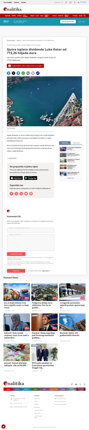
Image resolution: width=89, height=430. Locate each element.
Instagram (70, 2)
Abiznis (32, 15)
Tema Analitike (7, 2)
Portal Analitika (11, 40)
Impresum (37, 398)
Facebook (66, 2)
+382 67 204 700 (17, 403)
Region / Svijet (47, 15)
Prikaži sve (70, 178)
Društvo (19, 15)
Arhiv (35, 401)
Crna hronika (25, 15)
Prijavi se (16, 271)
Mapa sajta (37, 413)
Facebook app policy (38, 416)
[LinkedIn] (31, 193)
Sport (37, 15)
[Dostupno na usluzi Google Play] (30, 178)
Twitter (75, 2)
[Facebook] (8, 73)
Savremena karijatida (81, 389)
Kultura (55, 15)
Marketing (37, 407)
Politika (14, 15)
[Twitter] (13, 73)
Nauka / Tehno (67, 15)
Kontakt (36, 404)
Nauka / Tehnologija (72, 389)
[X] (21, 193)
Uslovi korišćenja (38, 410)
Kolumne (16, 2)
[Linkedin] (18, 73)
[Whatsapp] (23, 73)
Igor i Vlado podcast (60, 398)
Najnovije (7, 15)
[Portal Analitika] (12, 9)
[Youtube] (26, 193)
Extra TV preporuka (60, 401)
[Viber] (28, 73)
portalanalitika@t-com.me (20, 407)
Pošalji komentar (16, 254)
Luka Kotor (12, 158)
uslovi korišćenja (17, 259)
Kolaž (41, 15)
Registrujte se (45, 271)
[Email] (33, 73)
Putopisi (23, 2)
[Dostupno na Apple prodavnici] (16, 178)
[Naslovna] (3, 426)
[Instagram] (16, 193)
